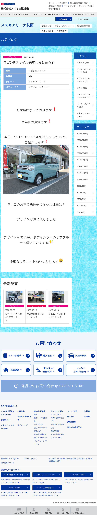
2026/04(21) (82, 160)
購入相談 (70, 417)
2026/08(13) (82, 133)
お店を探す (62, 3)
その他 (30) (82, 88)
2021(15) (81, 212)
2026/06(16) (82, 147)
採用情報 (87, 417)
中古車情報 (53, 9)
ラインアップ (69, 6)
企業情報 (87, 411)
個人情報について (7, 463)
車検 (35, 414)
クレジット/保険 (85, 6)
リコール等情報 (14, 488)
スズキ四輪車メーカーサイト (14, 475)
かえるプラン (56, 414)
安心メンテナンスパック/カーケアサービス (41, 441)
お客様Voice (5, 420)
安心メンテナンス (40, 428)
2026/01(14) (82, 179)
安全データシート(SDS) (10, 459)
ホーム (51, 3)
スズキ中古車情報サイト (46, 488)
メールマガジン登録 (77, 475)
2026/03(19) (82, 166)
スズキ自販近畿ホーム (9, 406)
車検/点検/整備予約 (74, 427)
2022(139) (81, 206)
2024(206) (81, 193)
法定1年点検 (38, 424)
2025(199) (81, 186)
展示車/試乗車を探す (79, 3)
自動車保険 (55, 431)
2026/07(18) (82, 140)
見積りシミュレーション (46, 475)
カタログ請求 (72, 411)
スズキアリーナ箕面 (20, 14)
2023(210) (81, 199)
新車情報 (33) (83, 62)
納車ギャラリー (54, 14)
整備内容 (37, 431)
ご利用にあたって (30, 459)
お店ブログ (38, 14)
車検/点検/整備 (54, 6)
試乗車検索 (71, 422)
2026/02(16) (82, 173)
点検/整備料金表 (40, 434)
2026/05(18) (82, 153)
